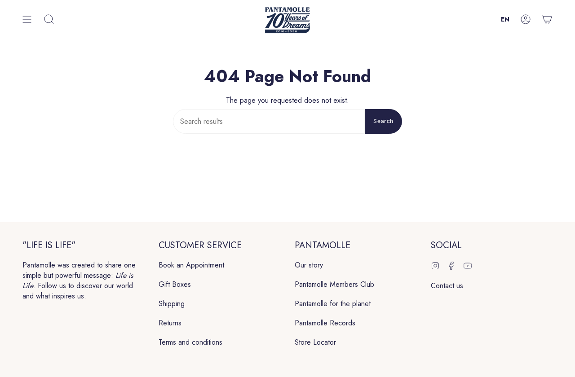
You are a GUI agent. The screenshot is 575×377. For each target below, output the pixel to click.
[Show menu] (27, 19)
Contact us (447, 286)
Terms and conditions (190, 342)
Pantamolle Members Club (334, 284)
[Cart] (547, 19)
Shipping (172, 303)
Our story (309, 265)
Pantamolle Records (325, 323)
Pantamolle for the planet (333, 303)
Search (383, 121)
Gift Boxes (175, 284)
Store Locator (315, 342)
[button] (49, 19)
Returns (170, 323)
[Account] (525, 19)
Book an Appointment (191, 265)
